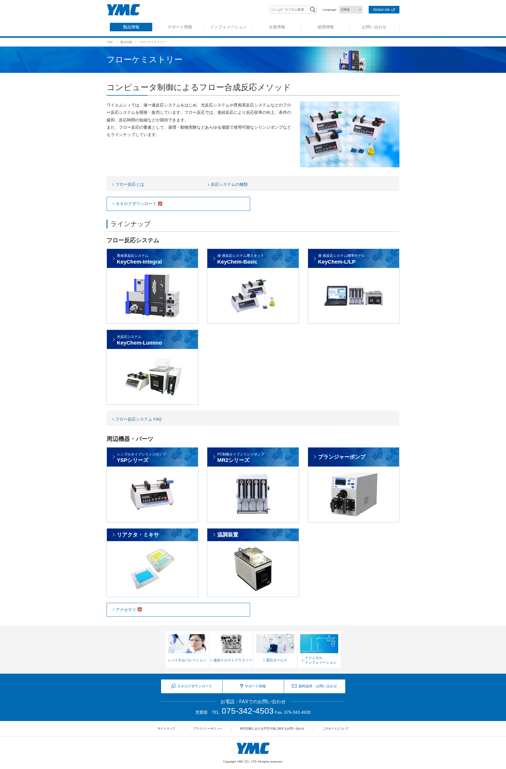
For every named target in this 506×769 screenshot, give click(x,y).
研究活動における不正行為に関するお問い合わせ (272, 728)
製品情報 (126, 42)
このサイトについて (335, 728)
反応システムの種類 (229, 184)
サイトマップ (166, 728)
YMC (110, 42)
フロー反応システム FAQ (138, 419)
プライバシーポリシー (207, 728)
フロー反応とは (129, 184)
